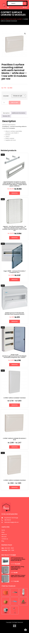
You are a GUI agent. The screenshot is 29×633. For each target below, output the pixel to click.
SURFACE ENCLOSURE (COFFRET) (13, 19)
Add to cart (14, 102)
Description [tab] (6, 113)
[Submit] (9, 3)
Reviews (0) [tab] (6, 116)
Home (2, 19)
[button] (8, 7)
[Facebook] (25, 630)
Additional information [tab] (18, 113)
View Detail (14, 193)
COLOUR (6, 96)
